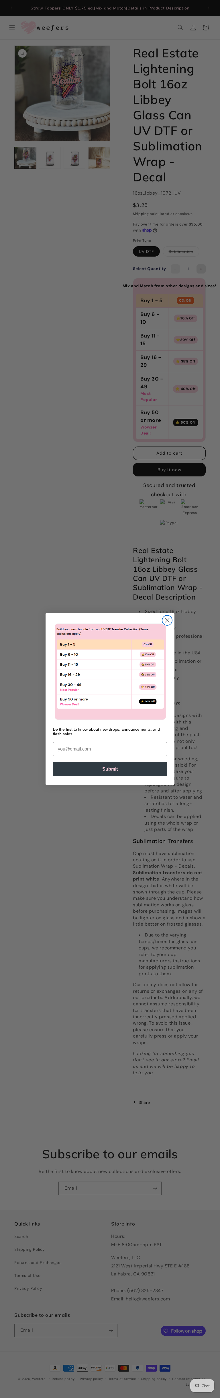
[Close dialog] (167, 620)
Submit (110, 769)
